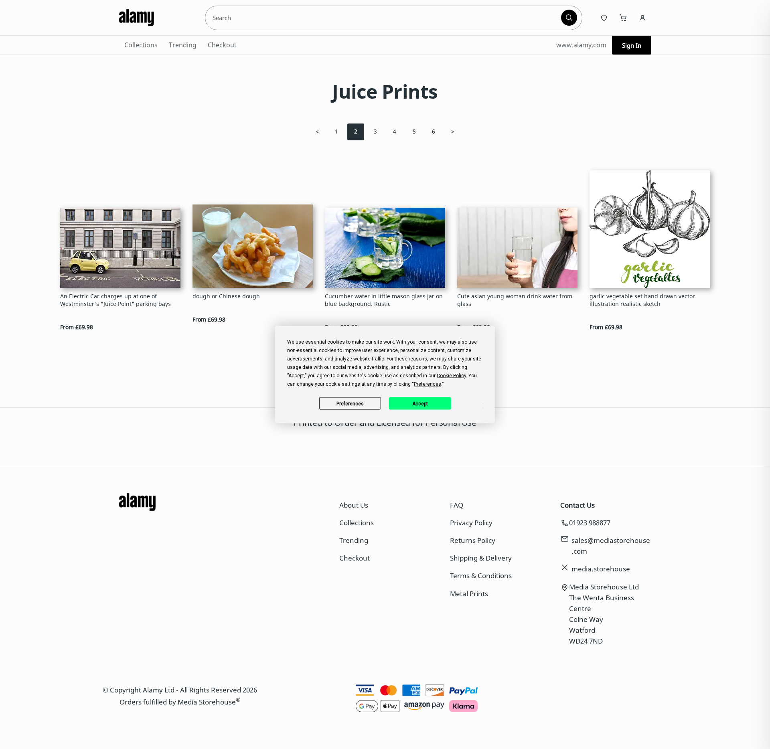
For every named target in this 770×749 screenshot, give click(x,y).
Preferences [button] (427, 384)
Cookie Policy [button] (451, 376)
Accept (420, 403)
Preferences (350, 403)
